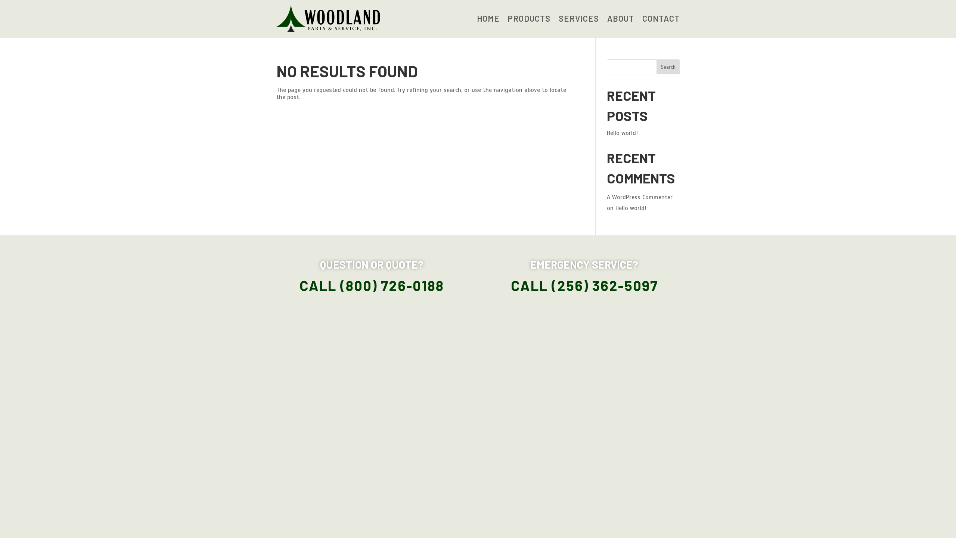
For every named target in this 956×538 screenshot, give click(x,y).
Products (529, 19)
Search (668, 67)
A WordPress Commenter (640, 197)
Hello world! (622, 133)
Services (579, 19)
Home (488, 19)
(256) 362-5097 (605, 285)
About (620, 19)
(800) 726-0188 (392, 285)
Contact (661, 19)
